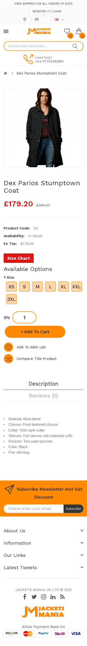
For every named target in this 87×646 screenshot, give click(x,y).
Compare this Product (37, 359)
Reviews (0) (43, 396)
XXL (76, 286)
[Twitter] (34, 597)
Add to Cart (36, 331)
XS (11, 286)
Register (39, 11)
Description (43, 384)
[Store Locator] (25, 19)
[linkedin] (53, 597)
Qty (7, 317)
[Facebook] (25, 597)
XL (63, 286)
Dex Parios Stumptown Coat (41, 73)
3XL (11, 299)
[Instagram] (43, 597)
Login (56, 11)
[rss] (62, 597)
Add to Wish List (31, 347)
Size (10, 277)
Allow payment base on (43, 627)
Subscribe (73, 509)
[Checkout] (37, 19)
